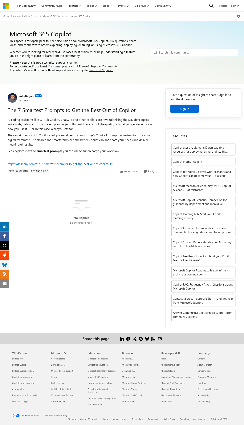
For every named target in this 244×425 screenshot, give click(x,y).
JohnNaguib (26, 96)
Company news (204, 370)
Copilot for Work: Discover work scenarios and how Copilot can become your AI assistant (202, 174)
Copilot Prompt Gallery (187, 161)
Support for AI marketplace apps (176, 376)
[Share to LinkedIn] (122, 338)
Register (222, 5)
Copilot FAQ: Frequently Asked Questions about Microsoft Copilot (203, 286)
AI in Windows (18, 389)
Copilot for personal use (23, 383)
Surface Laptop (19, 364)
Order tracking (57, 383)
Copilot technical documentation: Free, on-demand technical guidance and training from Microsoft (202, 230)
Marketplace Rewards (171, 395)
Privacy (104, 419)
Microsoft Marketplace (171, 389)
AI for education (95, 404)
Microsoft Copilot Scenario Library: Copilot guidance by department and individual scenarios (200, 202)
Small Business (129, 401)
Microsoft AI (127, 358)
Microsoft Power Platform (133, 383)
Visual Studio (167, 401)
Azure (163, 358)
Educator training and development (98, 391)
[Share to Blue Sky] (147, 338)
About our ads (199, 419)
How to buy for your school (100, 383)
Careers (201, 358)
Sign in (184, 109)
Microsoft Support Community (97, 66)
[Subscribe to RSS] (153, 338)
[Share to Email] (160, 338)
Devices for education (98, 364)
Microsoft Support (101, 70)
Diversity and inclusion (207, 389)
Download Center (59, 364)
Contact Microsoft (88, 419)
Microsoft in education (98, 358)
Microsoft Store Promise (62, 395)
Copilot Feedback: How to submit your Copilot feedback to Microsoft (202, 258)
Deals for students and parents (102, 398)
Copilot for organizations (23, 376)
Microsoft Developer (170, 364)
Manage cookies (120, 419)
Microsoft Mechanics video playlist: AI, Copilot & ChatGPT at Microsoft (202, 188)
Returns (54, 376)
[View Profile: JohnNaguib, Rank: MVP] (12, 98)
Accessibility (203, 395)
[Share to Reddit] (141, 338)
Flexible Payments (59, 401)
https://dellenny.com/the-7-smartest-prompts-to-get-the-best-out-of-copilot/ (58, 164)
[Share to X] (134, 338)
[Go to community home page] (6, 6)
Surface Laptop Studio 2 (23, 370)
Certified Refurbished (61, 389)
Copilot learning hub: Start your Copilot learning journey (197, 216)
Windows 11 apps (20, 401)
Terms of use (138, 419)
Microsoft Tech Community (173, 383)
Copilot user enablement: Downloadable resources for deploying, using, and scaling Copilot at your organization (199, 150)
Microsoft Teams (129, 389)
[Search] (211, 5)
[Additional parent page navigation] (36, 16)
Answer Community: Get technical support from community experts (202, 315)
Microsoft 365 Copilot (53, 16)
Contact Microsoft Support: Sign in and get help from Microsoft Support (203, 300)
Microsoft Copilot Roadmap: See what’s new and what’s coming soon (201, 272)
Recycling (184, 419)
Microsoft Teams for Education (102, 370)
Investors (201, 383)
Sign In (235, 5)
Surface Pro (17, 358)
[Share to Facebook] (128, 338)
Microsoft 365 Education (99, 376)
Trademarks (153, 419)
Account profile (58, 358)
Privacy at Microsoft (206, 376)
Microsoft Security (130, 364)
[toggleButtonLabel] (238, 16)
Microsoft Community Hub (16, 16)
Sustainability (203, 401)
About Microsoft (204, 364)
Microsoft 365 (128, 376)
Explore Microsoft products (24, 395)
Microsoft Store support (62, 370)
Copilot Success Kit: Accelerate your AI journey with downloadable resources (202, 244)
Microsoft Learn (168, 370)
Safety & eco (169, 419)
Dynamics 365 (128, 370)
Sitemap (72, 419)
